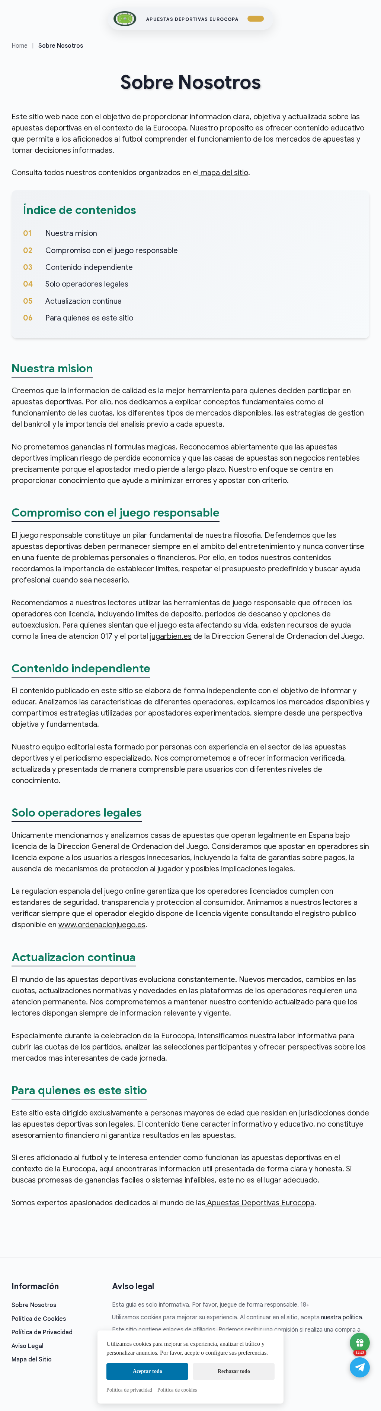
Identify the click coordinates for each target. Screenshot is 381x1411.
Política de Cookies (39, 1319)
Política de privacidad (129, 1390)
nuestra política (341, 1317)
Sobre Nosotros (34, 1305)
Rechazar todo (234, 1371)
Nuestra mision (71, 233)
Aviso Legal (28, 1346)
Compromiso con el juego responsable (111, 250)
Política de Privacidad (42, 1332)
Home (20, 46)
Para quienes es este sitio (89, 318)
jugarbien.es (171, 636)
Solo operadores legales (86, 284)
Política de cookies (177, 1390)
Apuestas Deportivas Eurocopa (192, 19)
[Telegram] (360, 1367)
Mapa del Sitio (32, 1359)
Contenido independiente (89, 267)
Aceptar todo (147, 1371)
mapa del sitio (223, 172)
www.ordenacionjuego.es (101, 924)
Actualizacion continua (83, 301)
